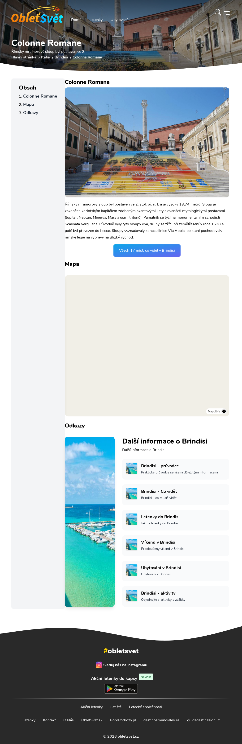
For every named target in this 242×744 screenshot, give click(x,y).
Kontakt (49, 720)
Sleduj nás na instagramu (125, 665)
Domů (76, 19)
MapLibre (214, 411)
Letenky (96, 19)
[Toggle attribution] (224, 411)
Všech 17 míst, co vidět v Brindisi (147, 250)
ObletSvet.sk (91, 720)
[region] (147, 345)
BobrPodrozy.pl (123, 720)
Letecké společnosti (145, 707)
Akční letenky (91, 707)
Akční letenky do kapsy (121, 678)
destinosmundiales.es (161, 720)
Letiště (115, 707)
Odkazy (30, 112)
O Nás (68, 720)
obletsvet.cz (128, 736)
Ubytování (119, 19)
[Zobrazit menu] (227, 12)
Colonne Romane (40, 96)
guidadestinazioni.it (203, 720)
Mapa (28, 104)
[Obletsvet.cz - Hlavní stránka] (37, 12)
